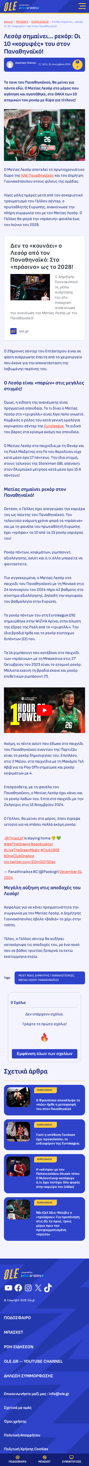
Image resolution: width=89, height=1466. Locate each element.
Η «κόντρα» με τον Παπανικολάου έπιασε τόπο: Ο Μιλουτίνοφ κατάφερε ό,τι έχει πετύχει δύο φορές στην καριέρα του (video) (58, 1178)
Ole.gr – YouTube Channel (33, 1361)
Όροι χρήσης (15, 1421)
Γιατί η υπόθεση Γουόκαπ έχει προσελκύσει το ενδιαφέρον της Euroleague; (58, 1139)
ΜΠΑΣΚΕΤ (44, 1462)
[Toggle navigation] (82, 7)
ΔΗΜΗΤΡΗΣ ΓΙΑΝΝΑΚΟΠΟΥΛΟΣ (54, 975)
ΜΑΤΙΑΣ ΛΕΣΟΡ (27, 980)
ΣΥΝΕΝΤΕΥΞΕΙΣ (71, 1462)
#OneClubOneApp (19, 856)
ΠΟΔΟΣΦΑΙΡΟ (17, 1462)
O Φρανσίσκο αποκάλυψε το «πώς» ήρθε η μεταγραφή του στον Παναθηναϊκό (58, 1104)
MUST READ (26, 975)
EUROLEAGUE (40, 22)
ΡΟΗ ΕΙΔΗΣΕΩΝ (18, 1346)
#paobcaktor (42, 844)
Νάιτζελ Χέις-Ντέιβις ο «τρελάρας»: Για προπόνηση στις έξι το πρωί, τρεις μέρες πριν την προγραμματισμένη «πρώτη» (58, 1223)
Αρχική (8, 22)
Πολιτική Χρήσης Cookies (26, 1449)
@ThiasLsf (14, 838)
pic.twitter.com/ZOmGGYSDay (30, 862)
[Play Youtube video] (44, 710)
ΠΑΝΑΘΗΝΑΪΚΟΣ (48, 980)
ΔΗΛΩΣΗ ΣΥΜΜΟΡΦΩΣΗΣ (28, 1376)
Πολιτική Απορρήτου (22, 1435)
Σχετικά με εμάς (18, 1407)
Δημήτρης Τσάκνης (25, 62)
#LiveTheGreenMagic (22, 850)
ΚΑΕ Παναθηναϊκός (37, 175)
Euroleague (54, 426)
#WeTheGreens (17, 844)
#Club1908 (50, 850)
